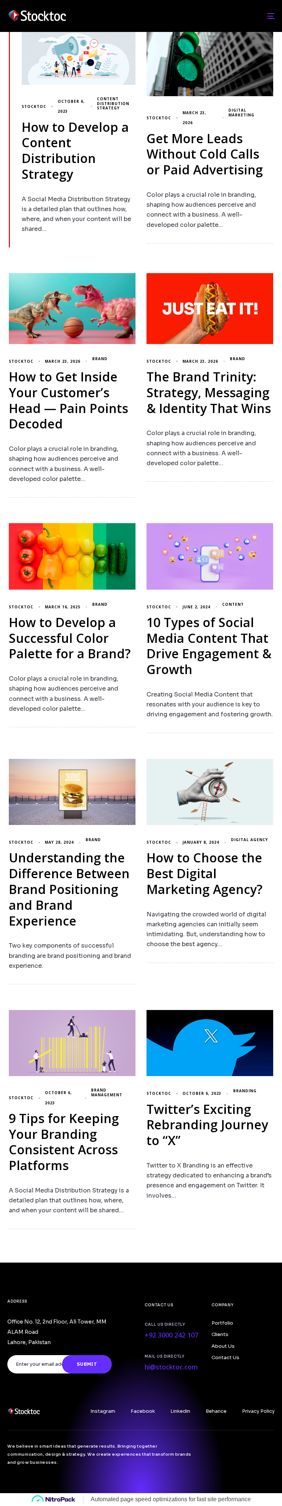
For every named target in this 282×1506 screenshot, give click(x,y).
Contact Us (225, 1358)
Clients (220, 1334)
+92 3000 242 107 (171, 1335)
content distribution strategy (113, 104)
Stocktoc (34, 106)
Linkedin (180, 1411)
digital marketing (241, 112)
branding (245, 1091)
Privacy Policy (258, 1411)
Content (233, 604)
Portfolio (222, 1323)
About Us (223, 1346)
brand (100, 358)
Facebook (143, 1411)
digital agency (249, 839)
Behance (216, 1411)
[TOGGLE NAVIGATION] (230, 16)
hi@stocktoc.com (171, 1366)
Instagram (102, 1411)
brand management (106, 1092)
